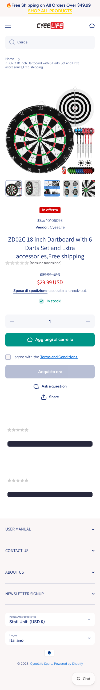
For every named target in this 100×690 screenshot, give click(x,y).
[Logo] (50, 25)
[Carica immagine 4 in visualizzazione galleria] (71, 188)
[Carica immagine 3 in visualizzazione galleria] (52, 188)
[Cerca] (10, 42)
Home (9, 59)
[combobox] (50, 42)
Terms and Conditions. (59, 357)
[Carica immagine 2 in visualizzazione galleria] (33, 188)
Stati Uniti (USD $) (27, 621)
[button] (92, 25)
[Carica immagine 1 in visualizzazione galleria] (13, 188)
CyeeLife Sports (41, 663)
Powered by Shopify (68, 663)
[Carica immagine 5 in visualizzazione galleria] (90, 188)
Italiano (16, 640)
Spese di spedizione (30, 290)
